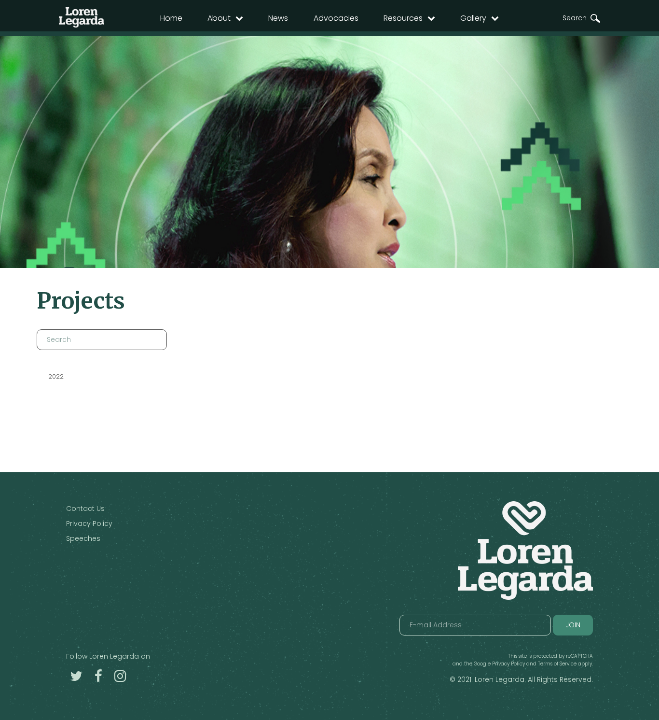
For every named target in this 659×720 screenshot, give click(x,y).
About (219, 18)
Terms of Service (557, 663)
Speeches (83, 538)
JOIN (572, 625)
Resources (403, 18)
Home (171, 18)
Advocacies (336, 18)
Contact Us (85, 508)
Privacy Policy (89, 523)
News (278, 18)
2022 (56, 376)
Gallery (473, 18)
